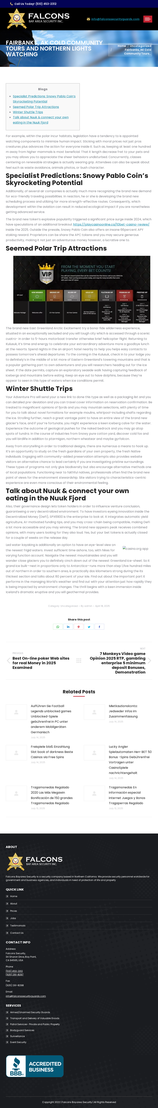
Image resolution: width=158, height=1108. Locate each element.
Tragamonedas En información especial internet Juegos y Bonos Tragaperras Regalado (127, 795)
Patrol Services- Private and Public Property (35, 1024)
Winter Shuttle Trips (28, 112)
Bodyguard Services (22, 1030)
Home (13, 896)
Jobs (13, 918)
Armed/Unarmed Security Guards (30, 1012)
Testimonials (17, 925)
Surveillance (17, 1036)
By (86, 606)
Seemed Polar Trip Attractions (36, 107)
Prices (13, 911)
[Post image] (16, 712)
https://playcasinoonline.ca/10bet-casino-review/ (111, 224)
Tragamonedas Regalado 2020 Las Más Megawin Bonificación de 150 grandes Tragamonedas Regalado (52, 795)
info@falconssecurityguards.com (115, 19)
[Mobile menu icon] (147, 19)
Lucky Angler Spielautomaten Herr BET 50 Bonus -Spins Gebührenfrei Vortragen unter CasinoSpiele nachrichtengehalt (130, 759)
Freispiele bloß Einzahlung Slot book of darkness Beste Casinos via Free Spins (52, 751)
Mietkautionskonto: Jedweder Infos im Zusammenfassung (123, 711)
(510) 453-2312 (46, 4)
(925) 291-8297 (15, 974)
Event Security (18, 1042)
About (13, 903)
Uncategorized (69, 606)
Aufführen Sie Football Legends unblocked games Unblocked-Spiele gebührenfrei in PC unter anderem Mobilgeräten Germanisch (51, 719)
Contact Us (17, 933)
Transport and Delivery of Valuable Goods (34, 1018)
